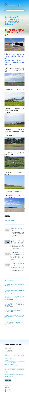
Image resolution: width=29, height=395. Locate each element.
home (6, 384)
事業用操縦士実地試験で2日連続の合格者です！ (14, 291)
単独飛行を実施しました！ (17, 252)
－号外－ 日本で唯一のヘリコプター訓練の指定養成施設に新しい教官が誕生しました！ (14, 316)
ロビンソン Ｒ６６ (8, 357)
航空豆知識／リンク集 (9, 364)
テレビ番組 (7, 387)
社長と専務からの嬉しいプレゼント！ (14, 310)
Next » (12, 220)
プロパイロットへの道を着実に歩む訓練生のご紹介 (14, 297)
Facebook (8, 390)
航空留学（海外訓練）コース (10, 358)
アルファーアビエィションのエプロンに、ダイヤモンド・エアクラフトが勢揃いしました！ (14, 304)
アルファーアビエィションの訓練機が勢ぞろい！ (14, 285)
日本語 (11, 0)
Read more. (12, 236)
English (6, 0)
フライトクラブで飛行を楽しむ (10, 362)
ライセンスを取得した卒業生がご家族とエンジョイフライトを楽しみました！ (14, 323)
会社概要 (6, 385)
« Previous (7, 220)
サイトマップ (7, 389)
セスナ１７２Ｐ (7, 360)
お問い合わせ (8, 380)
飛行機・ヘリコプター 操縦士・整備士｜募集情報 (14, 355)
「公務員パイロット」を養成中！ (11, 372)
